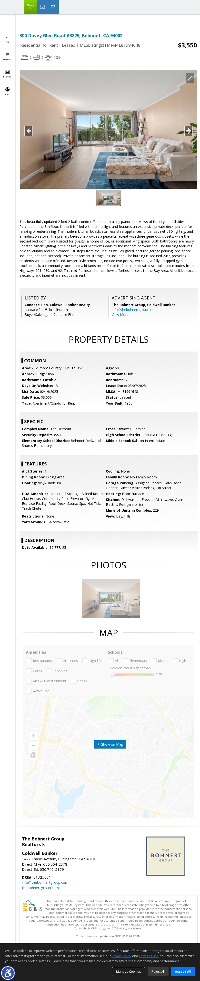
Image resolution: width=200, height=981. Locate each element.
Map (7, 94)
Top (7, 42)
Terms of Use (149, 956)
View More (120, 314)
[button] (8, 973)
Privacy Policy (121, 956)
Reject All (158, 971)
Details (7, 59)
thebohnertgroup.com (40, 887)
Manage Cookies (128, 971)
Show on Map (111, 744)
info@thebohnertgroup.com (134, 309)
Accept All (183, 971)
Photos (7, 76)
